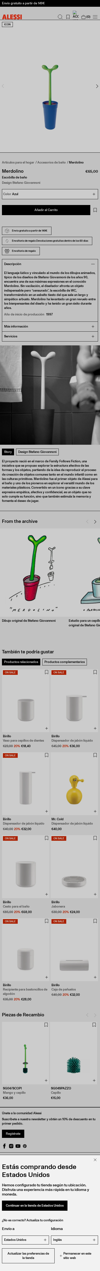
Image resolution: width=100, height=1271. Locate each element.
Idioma (57, 1228)
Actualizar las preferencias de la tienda (28, 1256)
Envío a (8, 1228)
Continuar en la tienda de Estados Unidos (35, 1205)
